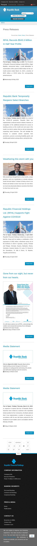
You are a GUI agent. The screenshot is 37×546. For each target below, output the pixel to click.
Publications (7, 508)
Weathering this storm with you (18, 159)
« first (9, 442)
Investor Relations (9, 476)
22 (28, 442)
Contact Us (22, 1)
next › (27, 449)
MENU (3, 22)
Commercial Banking (10, 492)
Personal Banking (9, 490)
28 (8, 449)
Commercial (12, 4)
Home (19, 35)
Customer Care (8, 524)
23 (9, 446)
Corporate (20, 4)
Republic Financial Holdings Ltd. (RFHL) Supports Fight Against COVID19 (17, 213)
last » (18, 453)
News (23, 35)
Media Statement (11, 346)
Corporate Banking (9, 495)
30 (19, 449)
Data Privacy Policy (10, 537)
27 (28, 446)
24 (14, 446)
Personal (4, 4)
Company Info (4, 1)
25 (19, 446)
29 (13, 449)
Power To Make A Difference (12, 479)
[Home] (11, 9)
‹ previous (18, 442)
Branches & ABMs (13, 1)
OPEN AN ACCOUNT (18, 16)
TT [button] (34, 4)
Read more (29, 86)
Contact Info (7, 522)
